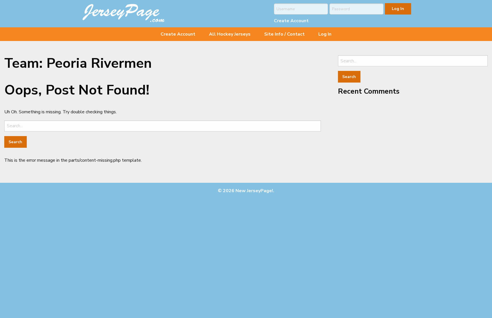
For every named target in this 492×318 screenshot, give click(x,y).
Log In (324, 34)
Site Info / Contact (284, 34)
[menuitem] (178, 34)
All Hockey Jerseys (230, 34)
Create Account (291, 21)
